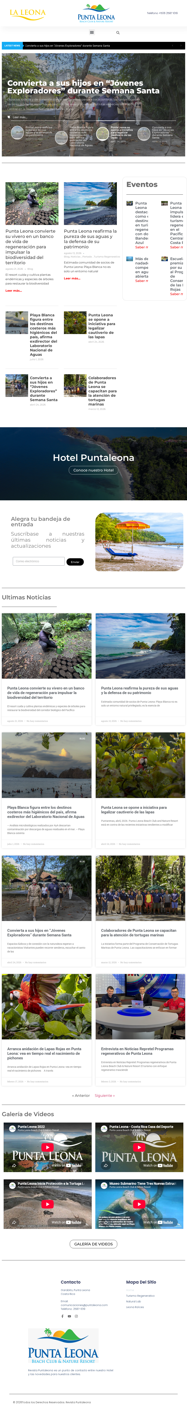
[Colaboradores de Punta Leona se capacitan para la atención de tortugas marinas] (75, 396)
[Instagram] (76, 1316)
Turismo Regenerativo (107, 256)
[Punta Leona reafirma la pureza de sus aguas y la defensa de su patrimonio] (90, 203)
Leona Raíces (135, 1307)
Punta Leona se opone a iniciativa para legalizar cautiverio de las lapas (101, 326)
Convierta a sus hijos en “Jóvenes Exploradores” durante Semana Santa (44, 389)
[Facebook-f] (62, 1316)
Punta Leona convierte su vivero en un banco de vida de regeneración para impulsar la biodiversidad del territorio (30, 246)
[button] (92, 32)
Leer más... (20, 117)
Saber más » (145, 247)
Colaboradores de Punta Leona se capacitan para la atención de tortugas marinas (102, 391)
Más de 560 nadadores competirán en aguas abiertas (146, 267)
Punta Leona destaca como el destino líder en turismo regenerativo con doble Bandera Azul (147, 223)
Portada (87, 256)
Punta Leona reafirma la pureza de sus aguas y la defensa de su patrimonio (70, 45)
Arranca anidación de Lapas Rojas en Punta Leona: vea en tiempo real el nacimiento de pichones (44, 1053)
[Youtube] (69, 1316)
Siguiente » (105, 1095)
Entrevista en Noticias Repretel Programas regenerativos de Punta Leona (137, 1051)
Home (130, 1290)
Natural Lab (133, 1301)
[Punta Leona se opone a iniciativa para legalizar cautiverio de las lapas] (75, 333)
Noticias (75, 256)
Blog (30, 268)
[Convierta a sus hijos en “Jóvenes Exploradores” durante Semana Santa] (16, 396)
